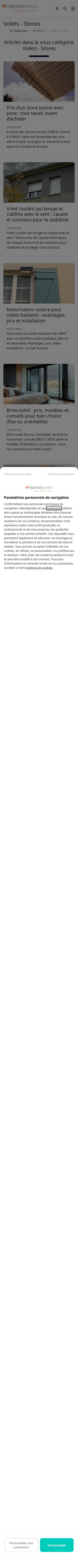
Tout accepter (56, 1545)
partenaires (54, 508)
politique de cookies (39, 567)
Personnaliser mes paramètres (21, 1545)
